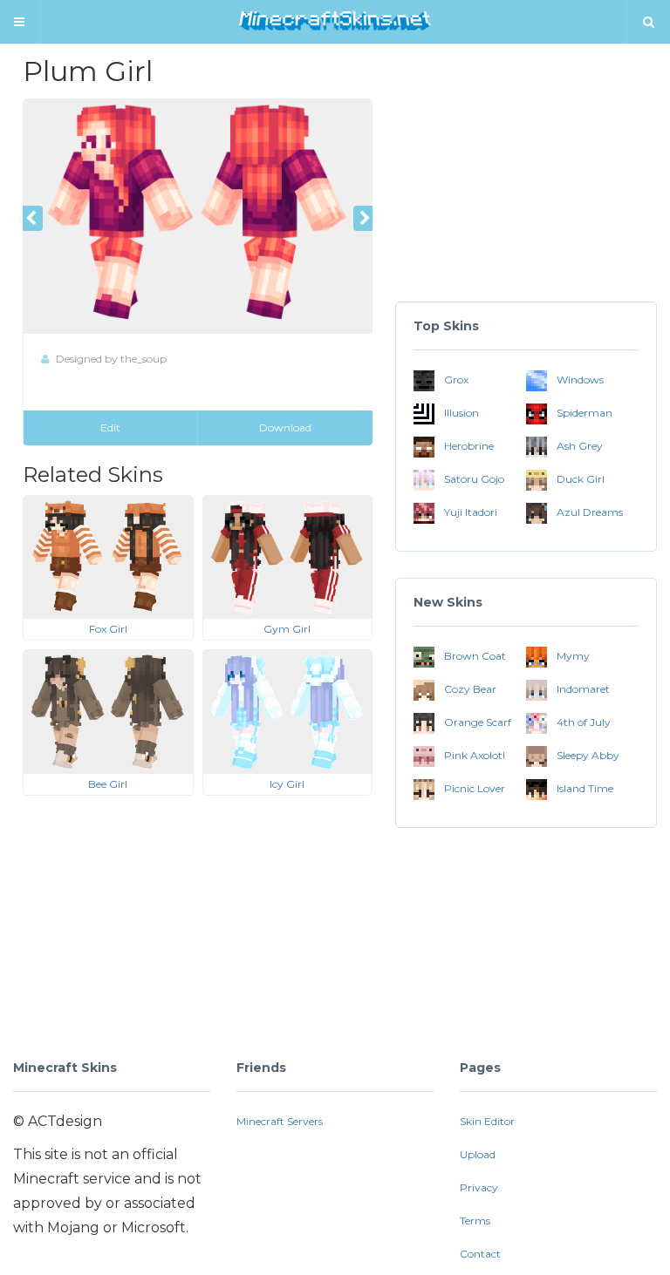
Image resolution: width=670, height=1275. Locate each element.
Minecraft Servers (279, 1121)
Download (285, 427)
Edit (110, 427)
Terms (475, 1220)
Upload (478, 1154)
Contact (480, 1253)
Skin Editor (487, 1121)
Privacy (479, 1187)
